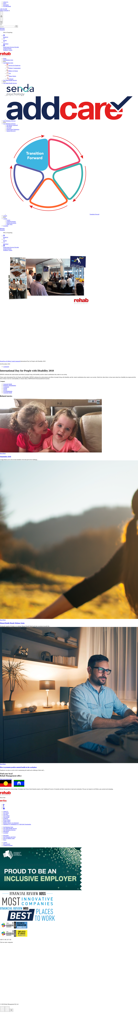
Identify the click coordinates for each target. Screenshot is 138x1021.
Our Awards (6, 817)
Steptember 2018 (5, 456)
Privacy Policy (7, 820)
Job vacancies (6, 844)
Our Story (5, 814)
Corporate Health (7, 384)
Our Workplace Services (9, 123)
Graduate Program (7, 845)
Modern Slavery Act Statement (11, 823)
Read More (3, 453)
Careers (10, 50)
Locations (5, 832)
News (4, 3)
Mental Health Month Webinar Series (12, 623)
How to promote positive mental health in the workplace (18, 767)
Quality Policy (6, 821)
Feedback (5, 50)
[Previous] (2, 1009)
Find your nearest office (6, 779)
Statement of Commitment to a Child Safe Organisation (17, 824)
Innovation (6, 5)
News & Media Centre (9, 838)
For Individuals (7, 6)
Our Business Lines (8, 62)
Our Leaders (6, 815)
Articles (5, 389)
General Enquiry (7, 48)
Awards (5, 388)
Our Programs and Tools (9, 837)
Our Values (6, 813)
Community (6, 366)
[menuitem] (70, 58)
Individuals (6, 831)
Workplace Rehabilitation (9, 385)
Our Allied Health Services (10, 83)
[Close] (11, 1010)
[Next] (7, 1009)
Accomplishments (7, 391)
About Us (5, 2)
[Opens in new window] (15, 955)
